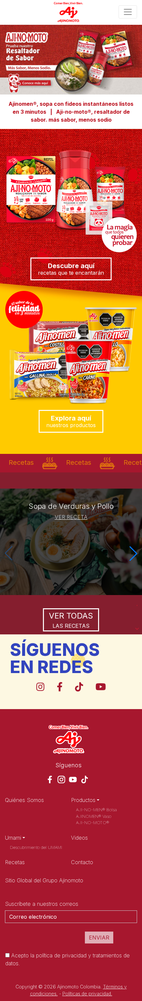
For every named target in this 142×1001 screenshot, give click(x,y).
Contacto (82, 862)
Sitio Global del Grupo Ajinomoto (44, 880)
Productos (83, 800)
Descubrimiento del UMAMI (36, 847)
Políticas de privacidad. (87, 993)
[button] (133, 553)
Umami (13, 837)
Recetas (15, 862)
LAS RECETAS (71, 620)
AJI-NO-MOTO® (92, 822)
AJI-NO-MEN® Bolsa (96, 809)
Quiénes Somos (24, 800)
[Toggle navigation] (128, 12)
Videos (79, 837)
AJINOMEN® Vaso (93, 816)
